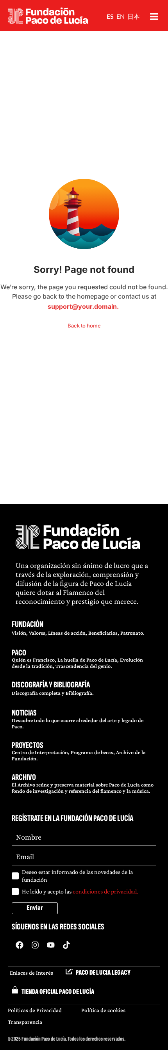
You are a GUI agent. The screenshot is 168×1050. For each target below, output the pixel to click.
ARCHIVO (24, 777)
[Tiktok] (66, 945)
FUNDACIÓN (27, 624)
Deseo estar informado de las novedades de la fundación (77, 875)
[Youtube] (51, 945)
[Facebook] (19, 945)
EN (120, 16)
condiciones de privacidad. (105, 891)
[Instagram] (35, 945)
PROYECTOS (27, 745)
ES (110, 16)
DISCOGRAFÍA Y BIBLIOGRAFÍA (51, 685)
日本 (133, 16)
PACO (19, 653)
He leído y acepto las (80, 891)
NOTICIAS (24, 713)
